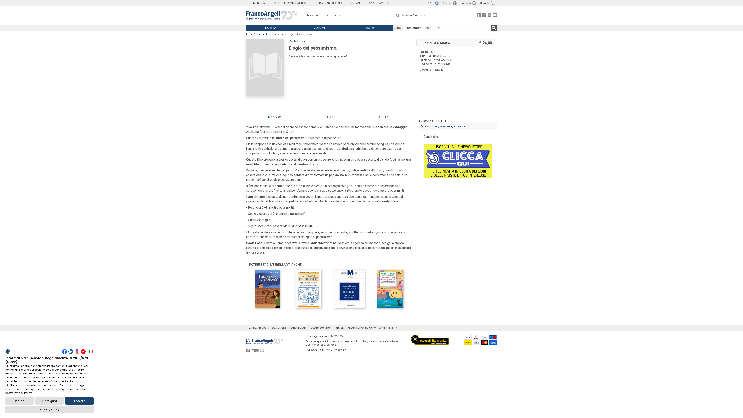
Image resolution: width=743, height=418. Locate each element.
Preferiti (466, 3)
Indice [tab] (330, 117)
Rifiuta (20, 401)
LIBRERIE (339, 328)
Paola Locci (297, 41)
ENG (430, 3)
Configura (49, 401)
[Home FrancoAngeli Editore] (271, 15)
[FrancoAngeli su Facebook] (479, 15)
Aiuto (338, 15)
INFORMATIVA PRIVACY (362, 328)
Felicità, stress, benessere (269, 34)
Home (249, 34)
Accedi (447, 3)
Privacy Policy (49, 409)
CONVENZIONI (297, 328)
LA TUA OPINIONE (258, 328)
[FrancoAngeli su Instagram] (489, 15)
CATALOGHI (279, 328)
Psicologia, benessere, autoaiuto (446, 126)
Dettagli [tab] (384, 117)
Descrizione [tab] (275, 117)
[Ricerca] (494, 28)
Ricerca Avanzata (413, 15)
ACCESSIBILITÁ (388, 328)
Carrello (485, 3)
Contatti (326, 15)
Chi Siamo (312, 15)
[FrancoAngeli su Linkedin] (484, 15)
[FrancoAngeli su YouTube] (495, 15)
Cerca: (398, 28)
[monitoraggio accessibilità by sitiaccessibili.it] (430, 337)
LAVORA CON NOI (320, 328)
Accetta (79, 401)
